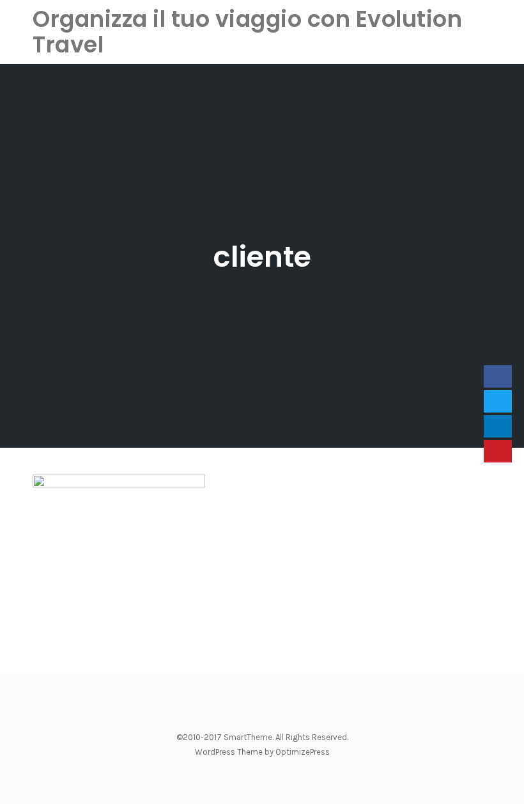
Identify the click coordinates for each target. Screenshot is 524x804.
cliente (262, 257)
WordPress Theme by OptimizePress (262, 752)
